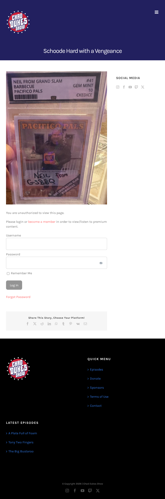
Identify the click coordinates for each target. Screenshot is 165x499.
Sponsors (97, 387)
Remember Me (21, 273)
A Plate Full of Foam (22, 433)
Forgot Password (18, 297)
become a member (41, 222)
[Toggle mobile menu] (157, 12)
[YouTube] (130, 87)
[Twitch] (136, 87)
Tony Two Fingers (20, 442)
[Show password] (101, 263)
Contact (96, 406)
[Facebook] (124, 87)
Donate (95, 378)
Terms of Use (99, 396)
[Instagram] (117, 87)
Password (13, 254)
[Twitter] (142, 87)
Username (13, 235)
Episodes (96, 369)
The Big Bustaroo (21, 451)
